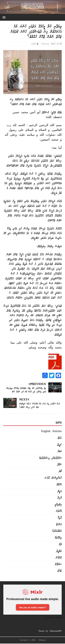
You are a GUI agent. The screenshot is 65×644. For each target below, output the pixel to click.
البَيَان (33, 44)
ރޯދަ (60, 471)
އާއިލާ (60, 498)
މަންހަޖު (59, 524)
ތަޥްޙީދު (59, 551)
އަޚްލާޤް (59, 484)
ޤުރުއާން (59, 558)
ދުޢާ (60, 544)
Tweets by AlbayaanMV (50, 631)
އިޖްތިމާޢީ (58, 504)
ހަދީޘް (60, 445)
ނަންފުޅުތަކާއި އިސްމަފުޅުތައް (50, 458)
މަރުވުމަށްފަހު (57, 531)
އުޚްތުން (59, 511)
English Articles (51, 431)
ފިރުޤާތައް (58, 537)
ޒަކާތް (60, 571)
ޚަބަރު (60, 451)
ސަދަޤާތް (58, 564)
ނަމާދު (59, 464)
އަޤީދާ (60, 491)
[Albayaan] (32, 11)
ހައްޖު (60, 438)
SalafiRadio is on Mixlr (53, 617)
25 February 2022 (50, 44)
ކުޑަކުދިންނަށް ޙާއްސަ (53, 478)
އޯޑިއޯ (60, 518)
